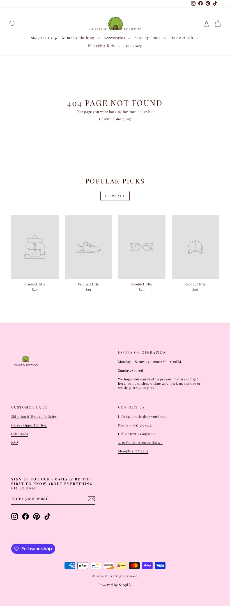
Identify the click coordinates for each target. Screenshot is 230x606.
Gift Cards (19, 434)
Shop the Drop (44, 38)
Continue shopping (115, 119)
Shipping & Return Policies (34, 416)
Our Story (133, 46)
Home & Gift (183, 37)
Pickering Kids (102, 45)
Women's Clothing (78, 37)
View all (115, 196)
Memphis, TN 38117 (133, 451)
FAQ (14, 442)
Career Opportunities (29, 425)
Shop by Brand (148, 37)
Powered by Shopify (115, 584)
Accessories (115, 37)
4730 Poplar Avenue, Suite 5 (140, 442)
